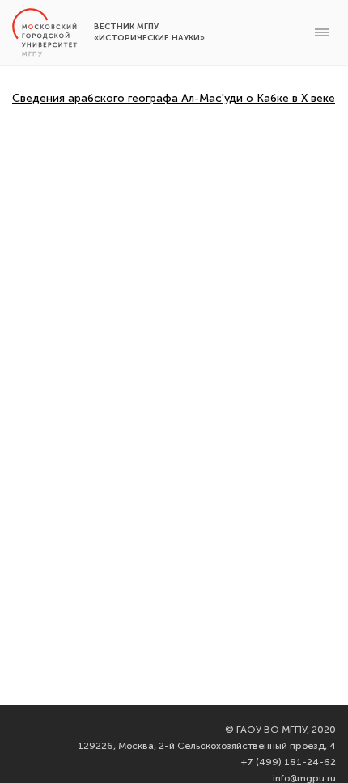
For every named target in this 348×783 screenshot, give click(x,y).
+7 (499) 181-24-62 (288, 762)
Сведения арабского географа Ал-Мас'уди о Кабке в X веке (173, 98)
